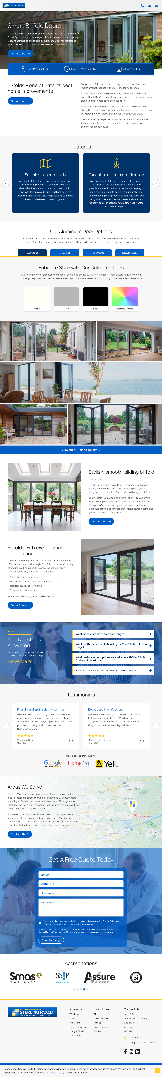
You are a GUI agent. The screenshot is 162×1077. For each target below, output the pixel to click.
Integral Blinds (76, 1031)
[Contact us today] (149, 5)
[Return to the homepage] (14, 5)
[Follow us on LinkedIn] (137, 1051)
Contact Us (18, 834)
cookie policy (57, 1072)
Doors (72, 1018)
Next (156, 183)
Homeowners (101, 1026)
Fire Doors (74, 1022)
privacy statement (105, 932)
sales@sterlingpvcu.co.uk (140, 1042)
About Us (98, 1014)
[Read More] (53, 764)
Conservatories (77, 1026)
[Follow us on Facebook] (125, 1051)
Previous (6, 183)
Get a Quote (19, 53)
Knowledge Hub (102, 1018)
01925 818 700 (21, 661)
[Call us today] (142, 5)
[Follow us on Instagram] (131, 1051)
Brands (97, 1022)
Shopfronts (75, 1035)
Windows (74, 1014)
